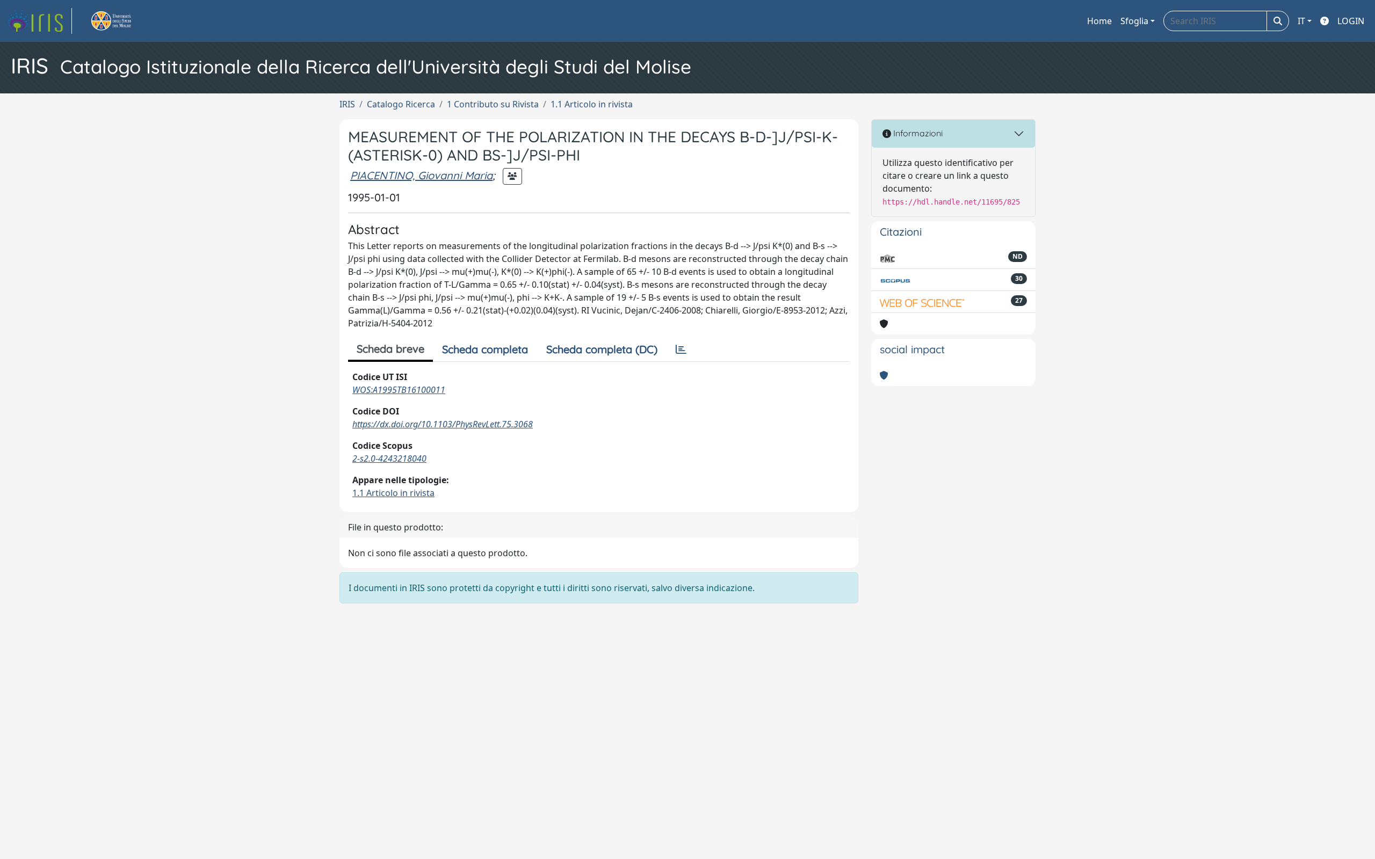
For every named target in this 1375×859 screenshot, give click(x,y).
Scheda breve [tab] (390, 348)
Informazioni (917, 133)
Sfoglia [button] (1134, 21)
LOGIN (1350, 21)
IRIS (347, 104)
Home (1099, 21)
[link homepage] (39, 21)
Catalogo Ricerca (401, 104)
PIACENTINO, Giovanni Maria (421, 175)
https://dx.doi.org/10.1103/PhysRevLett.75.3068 (442, 424)
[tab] (681, 349)
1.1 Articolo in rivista (592, 104)
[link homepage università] (124, 21)
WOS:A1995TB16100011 (398, 390)
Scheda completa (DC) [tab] (601, 349)
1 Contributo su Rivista (493, 104)
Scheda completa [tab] (485, 349)
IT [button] (1301, 21)
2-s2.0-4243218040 (389, 458)
